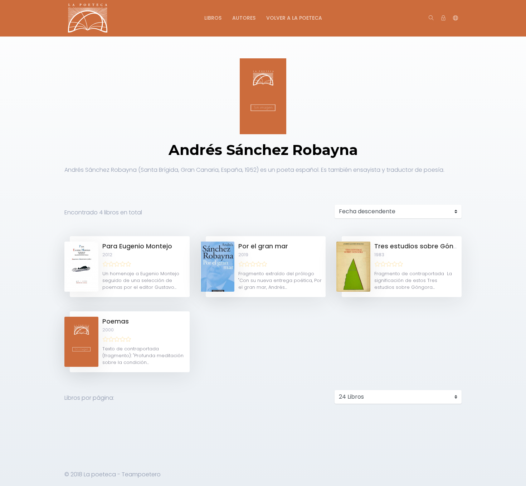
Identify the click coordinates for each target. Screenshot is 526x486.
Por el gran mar (263, 246)
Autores (243, 17)
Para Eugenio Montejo (137, 246)
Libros (212, 17)
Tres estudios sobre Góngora (421, 246)
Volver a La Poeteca (294, 17)
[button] (455, 18)
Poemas (115, 321)
